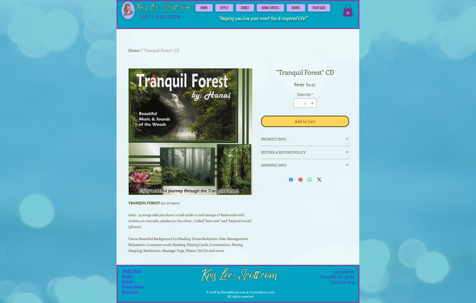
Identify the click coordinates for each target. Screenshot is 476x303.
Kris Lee (147, 7)
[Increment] (313, 103)
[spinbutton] (305, 103)
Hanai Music (133, 286)
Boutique (130, 291)
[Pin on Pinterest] (300, 180)
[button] (348, 10)
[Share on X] (319, 180)
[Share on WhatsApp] (310, 180)
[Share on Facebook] (291, 180)
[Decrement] (298, 103)
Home (133, 50)
